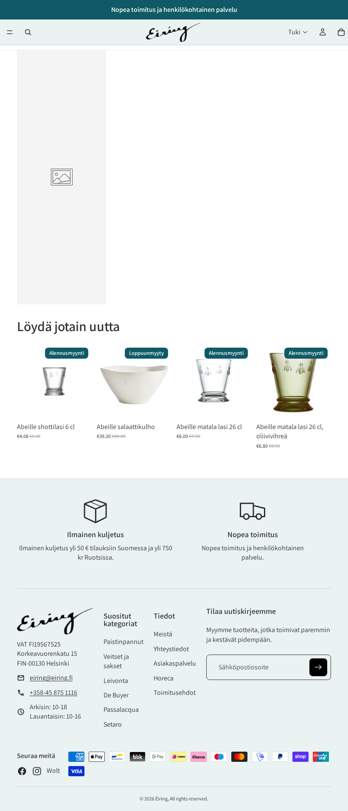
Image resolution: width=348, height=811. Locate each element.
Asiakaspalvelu (175, 663)
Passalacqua (121, 709)
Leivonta (116, 680)
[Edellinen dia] (106, 381)
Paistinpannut (123, 641)
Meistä (163, 634)
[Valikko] (10, 32)
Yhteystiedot (171, 648)
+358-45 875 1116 (53, 692)
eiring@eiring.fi (51, 677)
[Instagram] (37, 771)
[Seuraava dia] (162, 381)
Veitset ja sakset (116, 661)
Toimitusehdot (175, 692)
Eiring (161, 798)
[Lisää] (79, 405)
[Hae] (28, 32)
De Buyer (116, 695)
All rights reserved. (189, 798)
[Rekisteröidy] (318, 667)
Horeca (164, 678)
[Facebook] (22, 771)
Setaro (113, 724)
